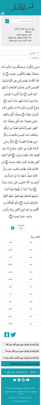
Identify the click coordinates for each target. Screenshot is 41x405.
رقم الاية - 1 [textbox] (34, 57)
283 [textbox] (21, 228)
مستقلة (28, 31)
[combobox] (20, 53)
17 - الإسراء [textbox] (34, 53)
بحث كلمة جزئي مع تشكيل (20, 40)
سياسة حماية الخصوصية (25, 397)
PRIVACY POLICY (24, 391)
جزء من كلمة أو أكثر (23, 28)
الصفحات (20, 225)
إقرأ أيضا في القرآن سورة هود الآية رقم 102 (22, 344)
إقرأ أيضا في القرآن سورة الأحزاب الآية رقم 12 (21, 357)
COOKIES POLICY (10, 391)
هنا (11, 363)
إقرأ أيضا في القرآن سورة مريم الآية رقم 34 (22, 351)
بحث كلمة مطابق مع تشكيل (20, 37)
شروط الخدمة (13, 397)
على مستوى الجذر (24, 34)
